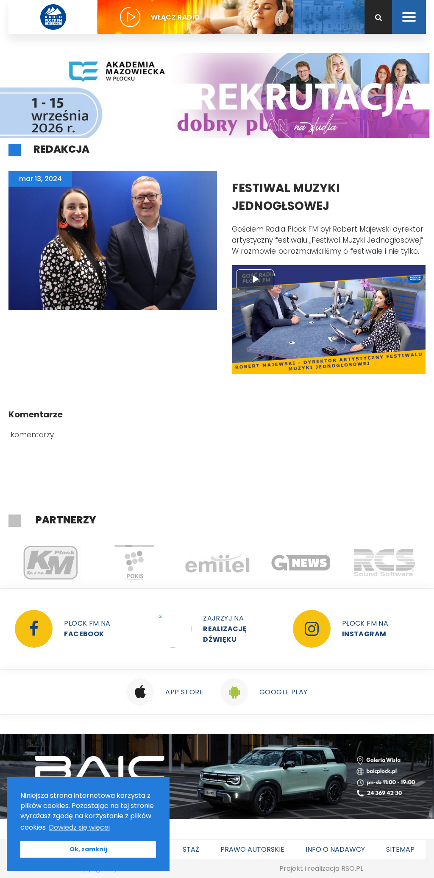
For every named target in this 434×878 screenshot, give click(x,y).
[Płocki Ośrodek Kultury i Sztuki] (81, 563)
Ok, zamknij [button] (88, 849)
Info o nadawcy (335, 849)
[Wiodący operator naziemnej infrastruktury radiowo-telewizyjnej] (164, 563)
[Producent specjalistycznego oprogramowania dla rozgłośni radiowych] (248, 563)
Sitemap (400, 849)
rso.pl (352, 868)
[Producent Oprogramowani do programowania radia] (331, 563)
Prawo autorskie (252, 849)
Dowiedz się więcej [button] (79, 827)
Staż (191, 849)
